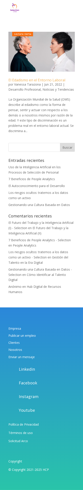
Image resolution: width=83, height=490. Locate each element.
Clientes (14, 342)
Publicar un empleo (22, 335)
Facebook (28, 382)
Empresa (14, 328)
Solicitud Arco (18, 441)
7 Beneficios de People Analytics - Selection (39, 240)
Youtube (27, 410)
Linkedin (27, 369)
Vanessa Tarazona (27, 84)
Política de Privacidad (23, 424)
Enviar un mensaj (20, 357)
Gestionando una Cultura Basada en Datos (39, 205)
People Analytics (24, 245)
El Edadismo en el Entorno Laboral (36, 80)
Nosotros (15, 350)
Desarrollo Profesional (24, 89)
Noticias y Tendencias (58, 89)
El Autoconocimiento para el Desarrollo (36, 186)
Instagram (29, 396)
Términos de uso (20, 433)
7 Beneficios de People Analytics (31, 179)
